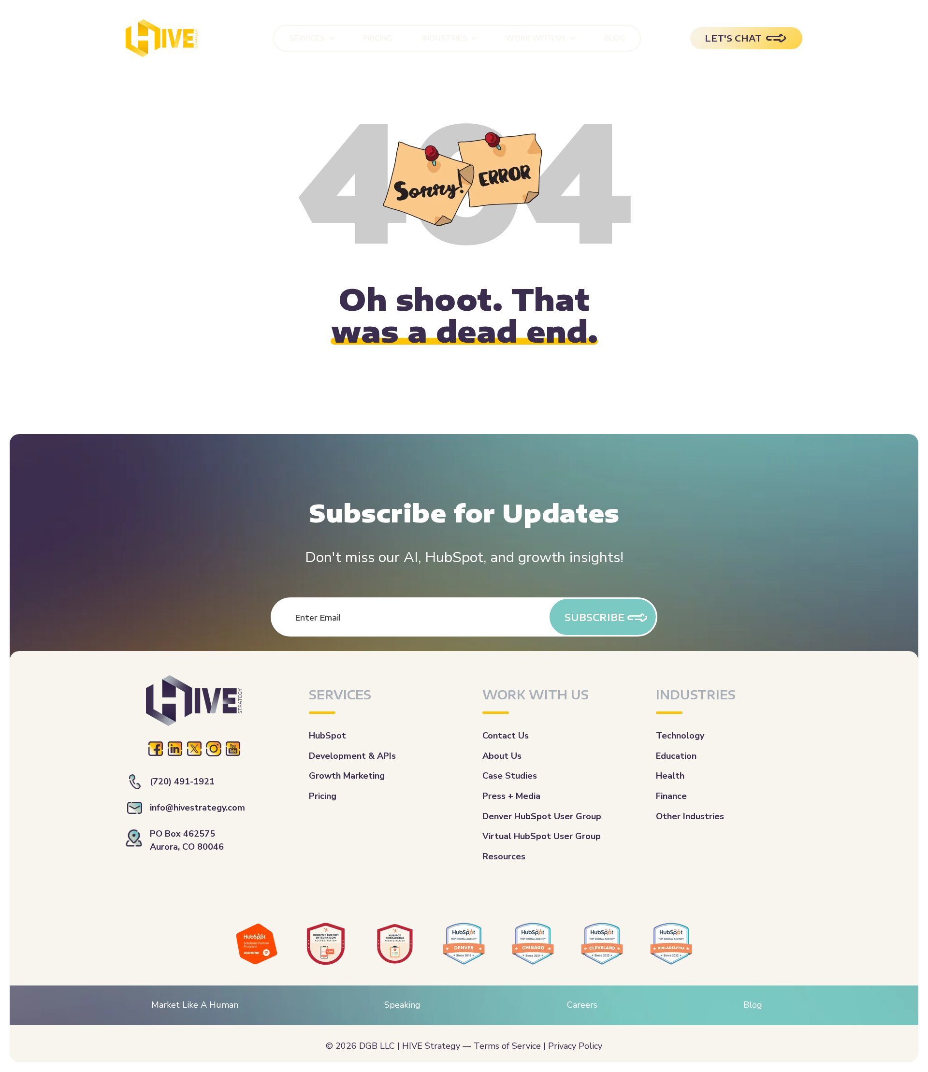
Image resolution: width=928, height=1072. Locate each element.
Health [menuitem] (670, 776)
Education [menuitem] (676, 756)
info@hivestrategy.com (197, 807)
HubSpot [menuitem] (327, 735)
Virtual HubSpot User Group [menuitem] (541, 836)
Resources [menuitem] (503, 856)
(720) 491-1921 (182, 781)
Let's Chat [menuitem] (733, 37)
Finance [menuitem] (671, 796)
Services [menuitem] (307, 38)
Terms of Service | (510, 1046)
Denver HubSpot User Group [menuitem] (541, 816)
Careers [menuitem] (582, 1005)
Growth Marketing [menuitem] (347, 776)
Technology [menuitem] (680, 735)
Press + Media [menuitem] (511, 796)
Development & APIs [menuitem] (352, 756)
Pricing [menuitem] (377, 38)
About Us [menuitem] (502, 756)
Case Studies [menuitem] (509, 776)
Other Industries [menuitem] (690, 816)
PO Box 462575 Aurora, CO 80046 (187, 840)
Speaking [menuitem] (402, 1005)
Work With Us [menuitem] (536, 38)
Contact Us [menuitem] (505, 735)
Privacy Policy (575, 1046)
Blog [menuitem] (614, 38)
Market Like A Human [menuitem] (194, 1005)
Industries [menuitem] (444, 38)
